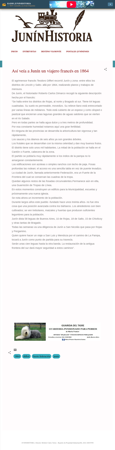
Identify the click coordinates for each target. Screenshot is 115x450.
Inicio (14, 51)
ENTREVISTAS (29, 51)
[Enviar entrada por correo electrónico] (15, 350)
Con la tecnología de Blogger (59, 436)
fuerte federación (41, 356)
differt (26, 356)
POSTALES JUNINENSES (77, 51)
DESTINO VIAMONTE (51, 51)
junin (56, 356)
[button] (105, 70)
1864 (17, 356)
